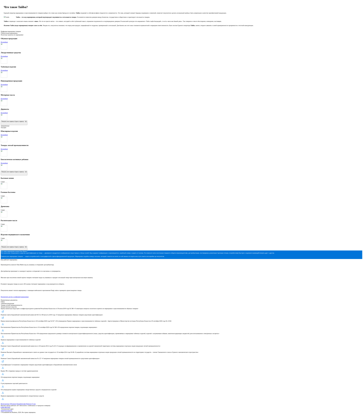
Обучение (13, 404)
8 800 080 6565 (5, 407)
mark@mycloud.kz (6, 410)
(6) (14, 121)
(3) (14, 171)
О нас (34, 404)
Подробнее (4, 42)
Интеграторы (5, 404)
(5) (14, 247)
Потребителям (21, 404)
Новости (29, 404)
